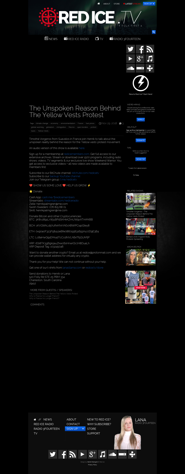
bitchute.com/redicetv (85, 173)
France (80, 123)
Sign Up (148, 4)
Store (117, 4)
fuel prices (90, 123)
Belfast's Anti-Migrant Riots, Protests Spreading (138, 238)
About (106, 4)
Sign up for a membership (135, 130)
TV (101, 39)
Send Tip (141, 159)
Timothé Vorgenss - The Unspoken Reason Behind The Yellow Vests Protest (139, 213)
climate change (42, 123)
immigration (61, 127)
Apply (141, 119)
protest (93, 127)
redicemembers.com (76, 154)
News (52, 39)
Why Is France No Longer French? (44, 296)
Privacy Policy (92, 464)
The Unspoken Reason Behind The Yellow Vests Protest (53, 294)
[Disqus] (76, 331)
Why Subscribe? (99, 424)
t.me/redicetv (68, 179)
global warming (37, 127)
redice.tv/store (94, 267)
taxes (33, 131)
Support (93, 433)
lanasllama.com (72, 267)
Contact (73, 424)
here (81, 148)
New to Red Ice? (99, 419)
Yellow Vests (43, 131)
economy (54, 123)
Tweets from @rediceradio (137, 168)
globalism (50, 127)
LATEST (133, 4)
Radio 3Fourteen (126, 39)
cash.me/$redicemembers (58, 197)
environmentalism (68, 123)
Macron (72, 127)
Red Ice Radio (78, 39)
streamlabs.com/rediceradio (61, 200)
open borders (82, 127)
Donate (141, 140)
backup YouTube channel (65, 176)
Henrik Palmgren (92, 462)
